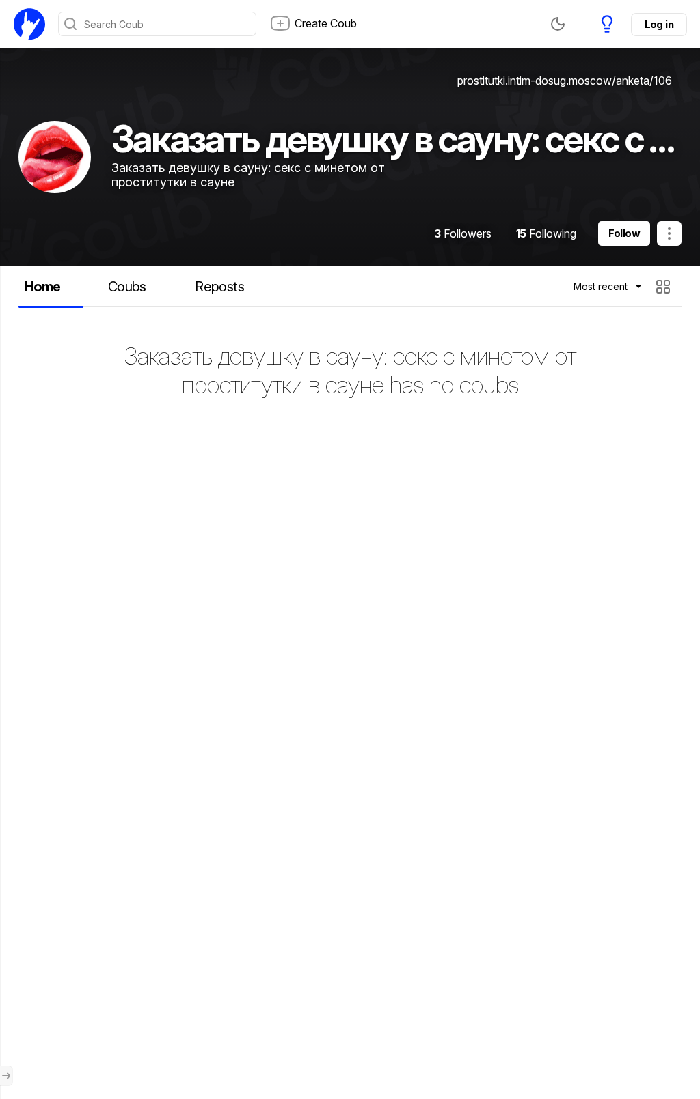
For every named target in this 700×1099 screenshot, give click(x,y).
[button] (665, 286)
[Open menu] (6, 1075)
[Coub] (29, 24)
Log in (659, 24)
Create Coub (326, 23)
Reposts (219, 287)
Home (43, 287)
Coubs (127, 287)
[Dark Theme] (558, 24)
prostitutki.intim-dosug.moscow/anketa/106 (564, 80)
